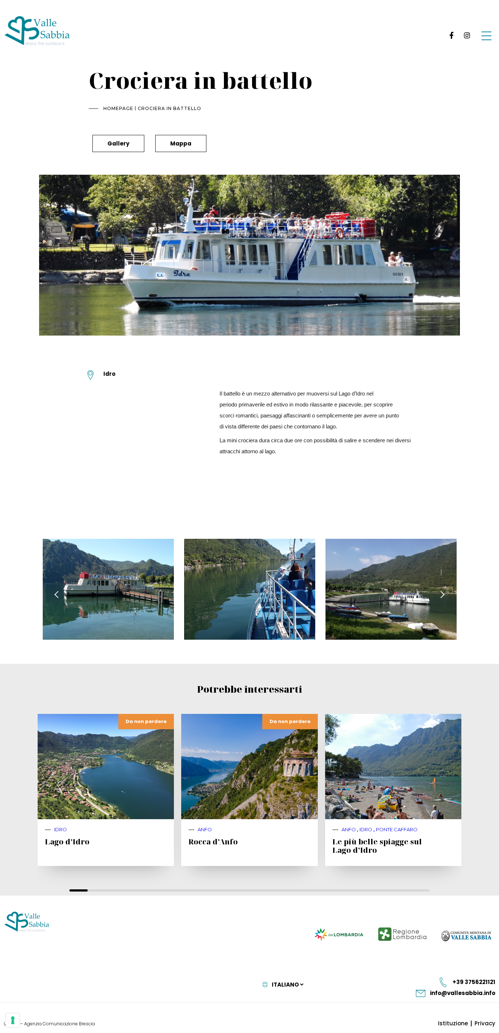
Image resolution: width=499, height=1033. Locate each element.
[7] (13, 1020)
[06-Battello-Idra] (391, 589)
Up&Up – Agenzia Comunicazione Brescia (49, 1024)
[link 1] (450, 35)
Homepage (118, 108)
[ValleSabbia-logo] (37, 31)
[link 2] (466, 35)
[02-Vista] (249, 589)
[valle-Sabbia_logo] (27, 922)
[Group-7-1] (486, 35)
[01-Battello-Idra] (108, 589)
